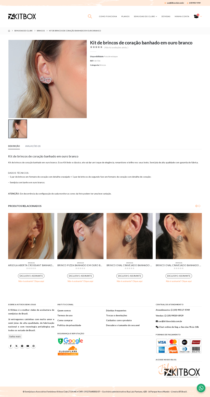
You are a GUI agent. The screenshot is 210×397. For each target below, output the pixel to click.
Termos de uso (65, 315)
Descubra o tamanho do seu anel (123, 325)
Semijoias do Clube (144, 16)
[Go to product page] (31, 236)
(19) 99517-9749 (194, 3)
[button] (90, 16)
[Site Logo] (22, 16)
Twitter (16, 346)
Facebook (10, 346)
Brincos (102, 65)
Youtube (28, 346)
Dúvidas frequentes (116, 310)
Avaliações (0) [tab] (32, 146)
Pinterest (22, 346)
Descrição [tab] (14, 146)
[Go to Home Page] (9, 31)
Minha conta (182, 16)
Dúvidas (166, 16)
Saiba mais (15, 336)
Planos (125, 16)
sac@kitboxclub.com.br (175, 3)
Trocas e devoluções (116, 315)
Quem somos (64, 310)
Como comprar (65, 320)
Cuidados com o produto (119, 320)
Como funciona (108, 16)
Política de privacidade (69, 325)
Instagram (33, 346)
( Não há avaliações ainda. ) (116, 47)
